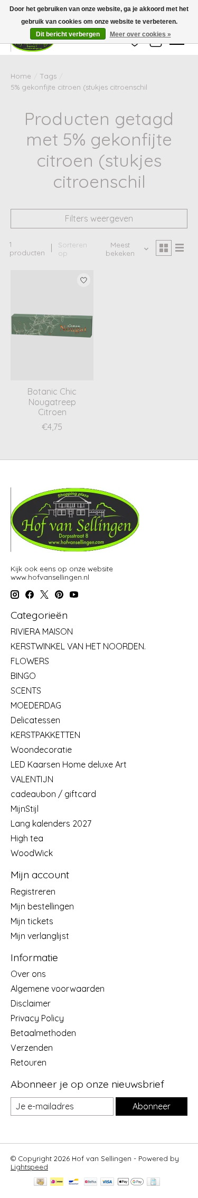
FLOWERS (30, 661)
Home (21, 76)
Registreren (33, 891)
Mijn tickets (32, 921)
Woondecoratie (41, 749)
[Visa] (107, 1182)
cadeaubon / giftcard (53, 794)
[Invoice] (153, 1182)
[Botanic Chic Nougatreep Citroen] (52, 325)
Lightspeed (29, 1167)
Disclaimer (31, 1003)
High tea (27, 838)
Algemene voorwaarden (58, 988)
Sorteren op (72, 249)
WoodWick (32, 853)
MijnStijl (25, 808)
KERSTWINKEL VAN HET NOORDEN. (78, 646)
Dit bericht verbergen (68, 34)
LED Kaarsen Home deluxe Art (69, 764)
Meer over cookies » (140, 34)
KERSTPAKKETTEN (45, 735)
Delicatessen (35, 720)
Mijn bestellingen (42, 906)
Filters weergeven (99, 218)
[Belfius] (90, 1182)
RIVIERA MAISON (42, 631)
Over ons (28, 974)
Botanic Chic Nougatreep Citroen (52, 401)
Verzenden (32, 1047)
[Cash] (40, 1182)
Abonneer (152, 1106)
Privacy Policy (37, 1018)
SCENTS (26, 690)
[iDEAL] (56, 1182)
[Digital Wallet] (131, 1182)
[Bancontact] (73, 1182)
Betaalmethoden (43, 1033)
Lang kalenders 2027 (51, 823)
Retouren (28, 1062)
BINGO (23, 675)
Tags (48, 76)
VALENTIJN (32, 779)
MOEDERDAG (36, 705)
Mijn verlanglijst (40, 936)
